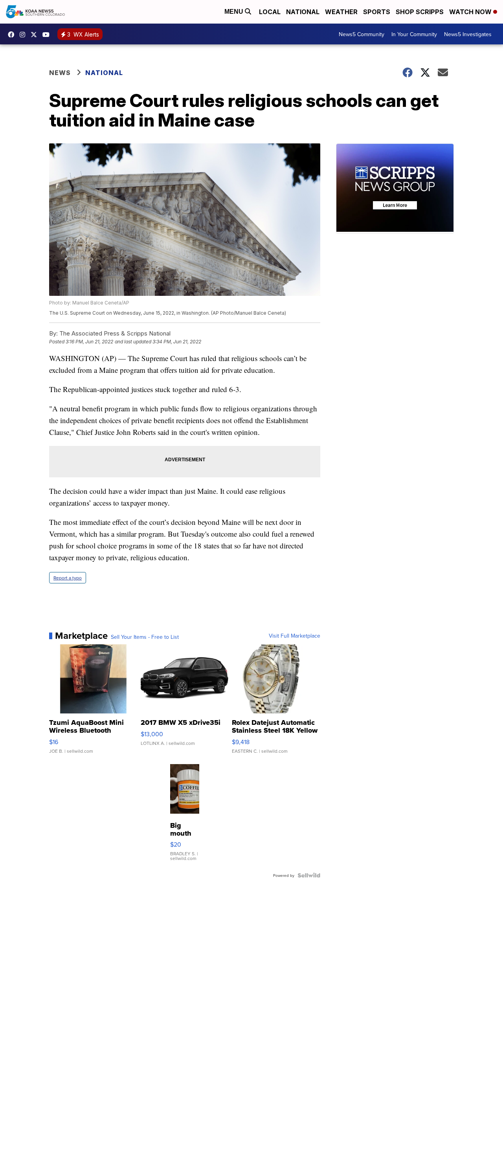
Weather (341, 12)
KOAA (13, 34)
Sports (376, 12)
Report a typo (67, 577)
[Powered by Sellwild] (308, 875)
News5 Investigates (468, 34)
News (60, 73)
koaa (36, 34)
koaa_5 (24, 34)
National (302, 12)
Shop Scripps (420, 12)
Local (270, 12)
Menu (234, 11)
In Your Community (414, 34)
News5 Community (361, 34)
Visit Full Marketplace (294, 635)
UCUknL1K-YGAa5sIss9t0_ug (47, 34)
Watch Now (471, 12)
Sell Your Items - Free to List (145, 637)
